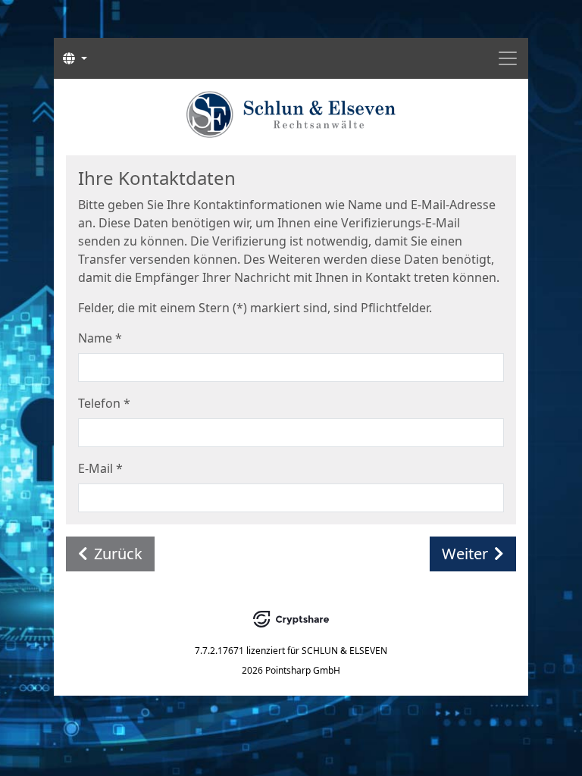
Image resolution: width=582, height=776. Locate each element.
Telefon (104, 403)
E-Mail (100, 468)
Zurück (118, 553)
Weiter (465, 553)
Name (100, 338)
